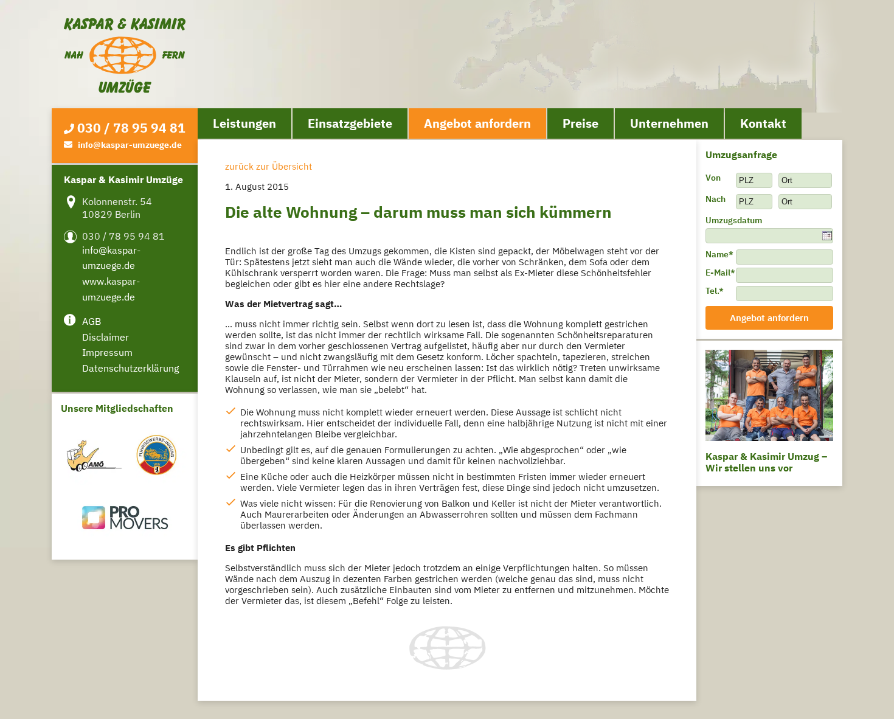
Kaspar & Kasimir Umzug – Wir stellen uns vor (766, 462)
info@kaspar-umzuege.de (130, 144)
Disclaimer (105, 337)
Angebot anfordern (477, 123)
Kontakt (763, 123)
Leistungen (244, 123)
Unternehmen (669, 123)
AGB (91, 321)
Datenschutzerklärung (130, 368)
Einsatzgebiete (350, 123)
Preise (580, 123)
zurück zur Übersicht (268, 166)
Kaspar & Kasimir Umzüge (124, 55)
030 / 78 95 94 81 (131, 127)
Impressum (107, 352)
